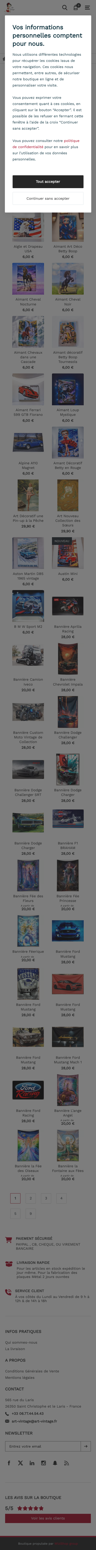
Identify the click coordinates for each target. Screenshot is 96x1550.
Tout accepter (48, 182)
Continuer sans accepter (48, 199)
